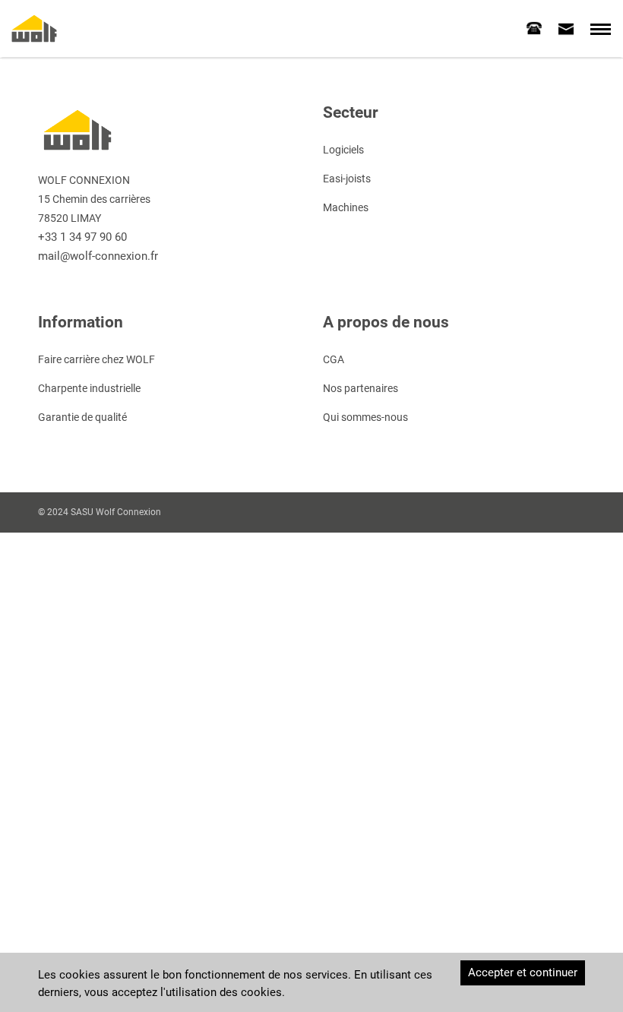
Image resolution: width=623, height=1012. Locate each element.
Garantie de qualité (82, 417)
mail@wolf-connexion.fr (98, 256)
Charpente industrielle (89, 388)
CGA (333, 359)
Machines (345, 207)
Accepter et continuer (522, 972)
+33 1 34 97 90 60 (82, 237)
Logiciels (343, 150)
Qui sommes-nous (365, 417)
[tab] (534, 28)
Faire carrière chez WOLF (96, 359)
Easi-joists (347, 178)
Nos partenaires (360, 388)
